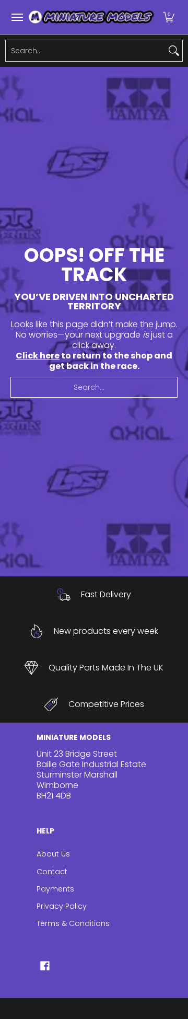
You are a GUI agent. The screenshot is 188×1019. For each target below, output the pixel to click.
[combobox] (86, 50)
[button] (169, 17)
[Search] (174, 50)
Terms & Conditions (73, 923)
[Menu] (16, 17)
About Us (53, 854)
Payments (55, 889)
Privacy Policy (62, 906)
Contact (52, 871)
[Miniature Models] (91, 17)
